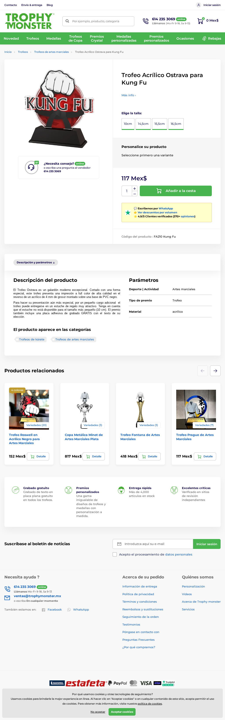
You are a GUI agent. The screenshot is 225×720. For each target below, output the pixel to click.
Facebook (55, 609)
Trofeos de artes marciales (51, 52)
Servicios (188, 609)
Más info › (129, 95)
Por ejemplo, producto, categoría (95, 21)
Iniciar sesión (212, 5)
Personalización (193, 586)
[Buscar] (67, 21)
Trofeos (23, 52)
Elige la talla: (132, 113)
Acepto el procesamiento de (155, 554)
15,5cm (159, 124)
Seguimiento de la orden (140, 616)
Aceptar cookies (122, 711)
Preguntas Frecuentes (138, 639)
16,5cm (176, 124)
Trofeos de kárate (31, 339)
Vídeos (187, 594)
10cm (128, 124)
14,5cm (143, 124)
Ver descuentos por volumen (157, 212)
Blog (50, 5)
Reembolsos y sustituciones (142, 609)
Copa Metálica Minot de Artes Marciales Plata (84, 437)
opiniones (187, 216)
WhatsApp (166, 208)
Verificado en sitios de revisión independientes (195, 496)
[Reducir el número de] (134, 193)
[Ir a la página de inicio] (29, 21)
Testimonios (131, 624)
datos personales (178, 554)
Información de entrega (139, 586)
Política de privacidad (138, 594)
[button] (215, 371)
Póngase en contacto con (140, 632)
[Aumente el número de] (134, 188)
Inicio (8, 52)
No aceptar (98, 711)
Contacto (10, 5)
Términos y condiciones (139, 601)
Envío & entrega (31, 5)
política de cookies (150, 703)
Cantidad (127, 191)
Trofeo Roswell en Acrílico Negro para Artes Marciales (24, 439)
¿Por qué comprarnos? (138, 647)
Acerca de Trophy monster (201, 601)
